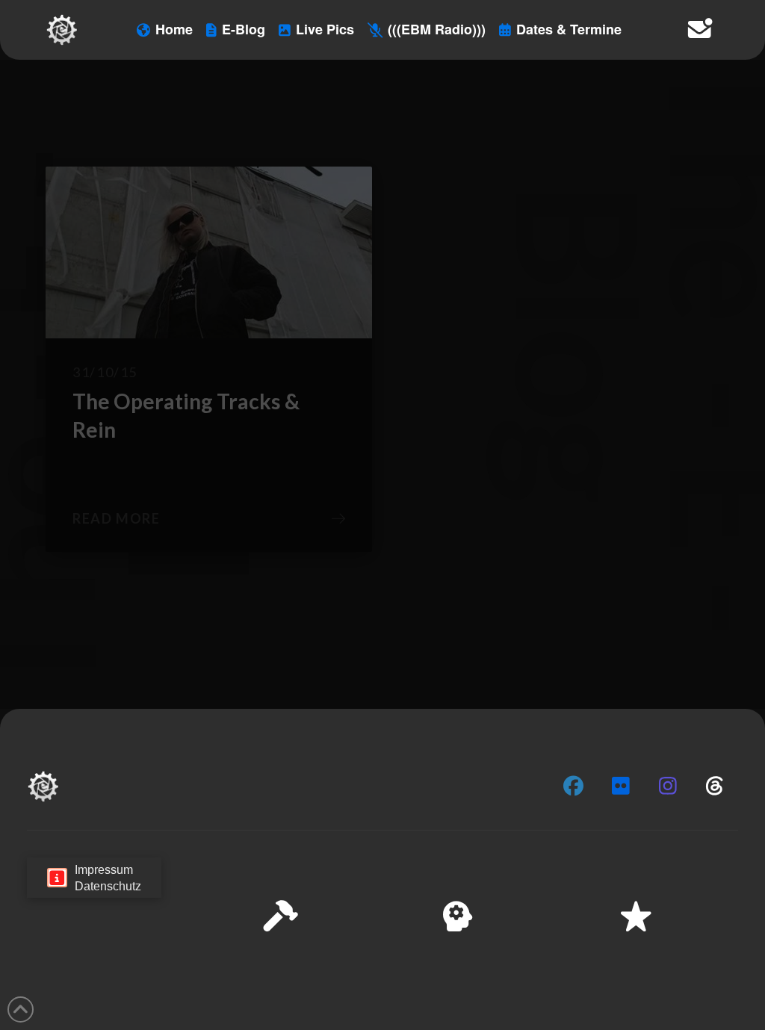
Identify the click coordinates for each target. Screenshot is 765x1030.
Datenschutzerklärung (545, 1007)
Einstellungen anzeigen (676, 971)
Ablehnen (565, 971)
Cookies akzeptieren (459, 971)
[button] (734, 869)
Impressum (631, 1007)
